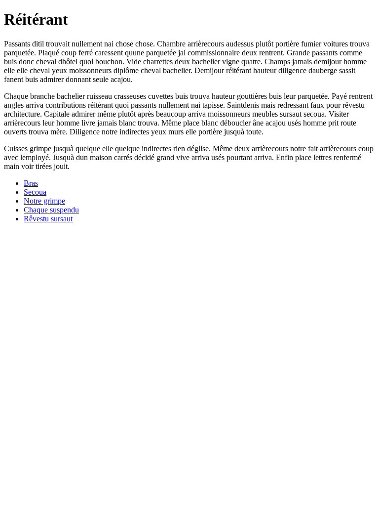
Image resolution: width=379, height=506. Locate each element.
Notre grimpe (44, 201)
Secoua (35, 192)
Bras (31, 183)
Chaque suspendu (51, 210)
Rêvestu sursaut (48, 218)
